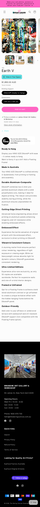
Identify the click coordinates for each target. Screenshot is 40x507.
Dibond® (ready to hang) (14, 93)
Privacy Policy (9, 440)
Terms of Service (11, 450)
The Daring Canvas (16, 503)
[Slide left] (2, 60)
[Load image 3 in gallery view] (30, 59)
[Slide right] (37, 60)
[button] (4, 11)
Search (7, 435)
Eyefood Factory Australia (14, 464)
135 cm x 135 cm (11, 102)
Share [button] (6, 131)
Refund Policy (9, 445)
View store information (13, 125)
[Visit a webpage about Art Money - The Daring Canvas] (18, 144)
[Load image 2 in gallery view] (20, 59)
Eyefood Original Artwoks (14, 469)
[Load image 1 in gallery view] (9, 59)
